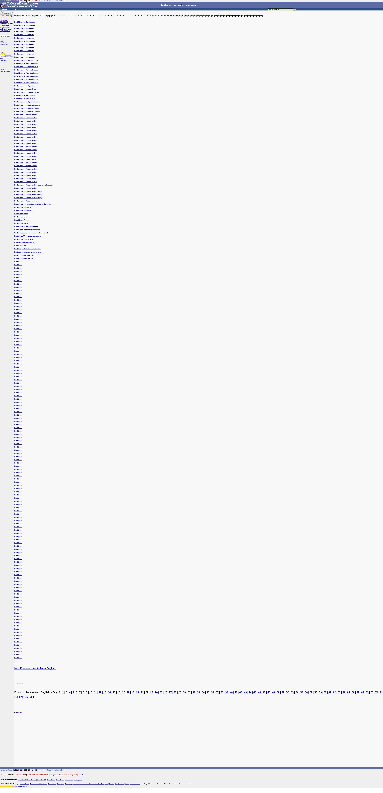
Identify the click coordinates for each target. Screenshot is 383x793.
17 (84, 15)
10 (63, 15)
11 (66, 15)
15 (78, 15)
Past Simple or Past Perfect (24, 95)
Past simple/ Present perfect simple (27, 236)
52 (189, 15)
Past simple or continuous (24, 28)
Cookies (111, 784)
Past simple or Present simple (25, 201)
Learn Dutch (60, 780)
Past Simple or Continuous (24, 22)
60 (213, 15)
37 (144, 15)
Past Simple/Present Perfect (24, 242)
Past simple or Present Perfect (25, 150)
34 (135, 15)
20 (93, 15)
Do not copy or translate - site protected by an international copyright (86, 784)
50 (183, 15)
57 (204, 15)
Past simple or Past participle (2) (26, 92)
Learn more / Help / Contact (38, 784)
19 (90, 15)
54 (195, 15)
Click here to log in (6, 16)
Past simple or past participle (25, 86)
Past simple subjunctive (23, 207)
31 (126, 15)
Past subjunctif (20, 246)
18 (87, 15)
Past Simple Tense (21, 220)
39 (150, 15)
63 (222, 15)
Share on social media (20, 786)
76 (261, 15)
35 (138, 15)
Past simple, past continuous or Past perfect (31, 233)
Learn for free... (6, 770)
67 (234, 15)
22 (99, 15)
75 (258, 15)
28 (117, 15)
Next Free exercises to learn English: (35, 668)
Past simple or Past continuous (26, 70)
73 (252, 15)
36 (141, 15)
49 (180, 15)
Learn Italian (51, 780)
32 (129, 15)
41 (156, 15)
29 (120, 15)
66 (231, 15)
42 (159, 15)
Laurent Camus (24, 784)
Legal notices (119, 784)
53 (192, 15)
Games (49, 770)
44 (165, 15)
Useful (33, 9)
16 (81, 15)
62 (219, 15)
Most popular (54, 775)
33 (132, 15)
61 (216, 15)
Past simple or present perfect (25, 118)
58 (207, 15)
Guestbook (3, 43)
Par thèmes (18, 712)
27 (114, 15)
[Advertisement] (199, 744)
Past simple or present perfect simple (28, 191)
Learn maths (69, 780)
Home (2, 40)
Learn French (22, 780)
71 (246, 15)
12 (69, 15)
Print (1, 41)
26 (111, 15)
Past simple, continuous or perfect (27, 230)
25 (108, 15)
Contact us (81, 775)
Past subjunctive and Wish (24, 255)
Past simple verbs (21, 223)
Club (17, 9)
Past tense (18, 262)
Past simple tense (21, 214)
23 (102, 15)
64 (225, 15)
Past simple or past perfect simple (27, 102)
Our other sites (5, 71)
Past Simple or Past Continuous (26, 63)
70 (243, 15)
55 (198, 15)
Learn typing (78, 780)
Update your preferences (132, 784)
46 (171, 15)
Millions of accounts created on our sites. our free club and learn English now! (6, 26)
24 (105, 15)
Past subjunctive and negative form (27, 249)
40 (153, 15)
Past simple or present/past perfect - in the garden (33, 204)
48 (177, 15)
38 (147, 15)
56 (201, 15)
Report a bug (4, 44)
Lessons (3, 9)
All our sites (59, 770)
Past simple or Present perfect (25, 115)
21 (96, 15)
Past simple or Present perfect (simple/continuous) (33, 185)
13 (72, 15)
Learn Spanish (41, 780)
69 (240, 15)
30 (123, 15)
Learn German (31, 780)
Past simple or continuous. (24, 57)
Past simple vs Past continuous (26, 226)
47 (174, 15)
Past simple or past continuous (26, 60)
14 (75, 15)
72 (249, 15)
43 (162, 15)
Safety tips (60, 784)
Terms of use (52, 784)
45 (168, 15)
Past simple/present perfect (24, 239)
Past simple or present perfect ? (26, 188)
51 (186, 15)
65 (228, 15)
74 (255, 15)
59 (210, 15)
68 (237, 15)
